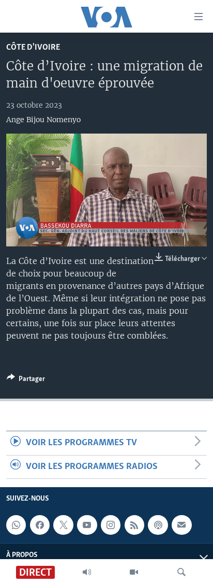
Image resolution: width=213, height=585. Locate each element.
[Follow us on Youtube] (87, 525)
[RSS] (134, 525)
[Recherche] (181, 572)
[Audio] (86, 572)
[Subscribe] (181, 525)
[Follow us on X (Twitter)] (63, 525)
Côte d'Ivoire (33, 47)
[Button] (26, 380)
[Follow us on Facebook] (40, 525)
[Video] (133, 572)
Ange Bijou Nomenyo (43, 119)
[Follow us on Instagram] (110, 525)
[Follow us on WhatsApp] (16, 525)
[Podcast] (158, 525)
